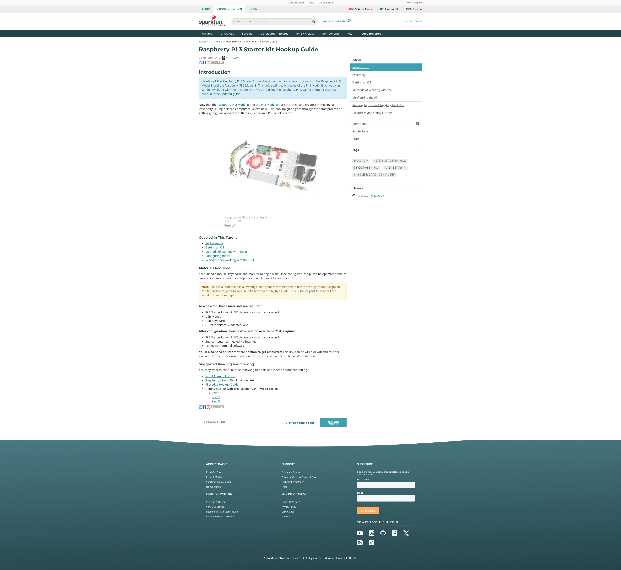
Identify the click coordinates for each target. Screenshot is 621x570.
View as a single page (300, 422)
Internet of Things (390, 160)
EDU (311, 2)
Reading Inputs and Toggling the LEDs (378, 105)
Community (392, 9)
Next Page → (333, 422)
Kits (350, 33)
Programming (366, 167)
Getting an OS (214, 247)
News (253, 8)
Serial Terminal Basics (220, 376)
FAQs (284, 486)
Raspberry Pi (395, 167)
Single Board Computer (374, 174)
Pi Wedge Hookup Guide (222, 384)
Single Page (360, 131)
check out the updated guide (221, 94)
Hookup (361, 160)
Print (355, 139)
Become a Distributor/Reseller (222, 511)
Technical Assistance (293, 481)
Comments (385, 124)
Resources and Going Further (372, 113)
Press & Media (214, 477)
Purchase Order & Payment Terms (300, 477)
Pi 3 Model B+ (270, 105)
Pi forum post (306, 291)
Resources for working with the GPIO (230, 260)
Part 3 (216, 401)
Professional (296, 2)
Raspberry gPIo (215, 380)
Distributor (326, 2)
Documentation (229, 8)
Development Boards (274, 33)
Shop (206, 8)
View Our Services (216, 506)
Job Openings (213, 486)
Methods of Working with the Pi (373, 90)
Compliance (288, 511)
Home (202, 41)
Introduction (360, 67)
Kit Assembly (214, 243)
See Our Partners (215, 501)
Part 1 (216, 393)
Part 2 (216, 397)
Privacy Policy (289, 506)
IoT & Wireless (305, 33)
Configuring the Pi (217, 256)
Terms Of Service (291, 501)
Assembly (358, 75)
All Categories (371, 33)
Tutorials (215, 41)
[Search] (314, 21)
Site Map (286, 516)
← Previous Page (214, 421)
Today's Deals (363, 9)
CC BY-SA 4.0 (377, 196)
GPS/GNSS (227, 33)
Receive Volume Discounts (220, 516)
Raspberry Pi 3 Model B (233, 105)
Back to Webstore (336, 21)
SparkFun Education (217, 481)
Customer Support (412, 2)
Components (330, 33)
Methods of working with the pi (226, 252)
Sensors (247, 33)
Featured (210, 33)
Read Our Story (214, 472)
